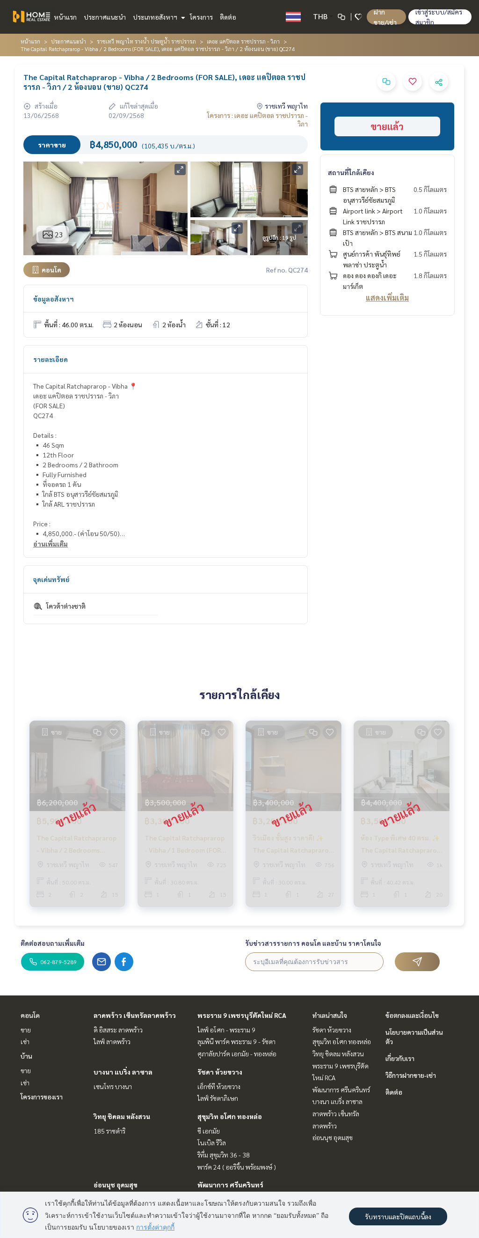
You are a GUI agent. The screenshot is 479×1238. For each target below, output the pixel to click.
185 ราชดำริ (109, 1131)
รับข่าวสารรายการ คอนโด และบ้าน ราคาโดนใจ (313, 943)
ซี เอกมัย (208, 1131)
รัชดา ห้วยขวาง (219, 1072)
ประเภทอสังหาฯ (156, 17)
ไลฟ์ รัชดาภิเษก (217, 1098)
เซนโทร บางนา (113, 1086)
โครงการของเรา (42, 1096)
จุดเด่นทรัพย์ (51, 579)
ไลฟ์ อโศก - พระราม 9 (226, 1029)
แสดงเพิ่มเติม (387, 297)
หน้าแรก (65, 17)
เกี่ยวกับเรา (399, 1058)
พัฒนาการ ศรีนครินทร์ (230, 1184)
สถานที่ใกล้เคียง (351, 172)
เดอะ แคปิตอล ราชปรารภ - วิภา (243, 41)
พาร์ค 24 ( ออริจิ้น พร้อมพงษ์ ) (236, 1167)
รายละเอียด (50, 359)
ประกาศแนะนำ (105, 17)
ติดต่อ (228, 17)
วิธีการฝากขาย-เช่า (410, 1075)
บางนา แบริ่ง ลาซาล (123, 1072)
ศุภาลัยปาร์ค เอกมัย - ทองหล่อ (236, 1053)
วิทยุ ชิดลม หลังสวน (122, 1116)
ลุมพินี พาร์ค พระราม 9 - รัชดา (236, 1041)
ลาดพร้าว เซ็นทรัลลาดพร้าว (135, 1015)
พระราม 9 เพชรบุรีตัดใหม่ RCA (241, 1015)
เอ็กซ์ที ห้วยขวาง (218, 1086)
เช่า (25, 1041)
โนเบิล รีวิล (211, 1142)
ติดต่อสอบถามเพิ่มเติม (53, 943)
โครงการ (201, 17)
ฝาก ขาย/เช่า (385, 16)
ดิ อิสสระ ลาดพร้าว (118, 1029)
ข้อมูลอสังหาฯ (53, 299)
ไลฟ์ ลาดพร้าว (112, 1041)
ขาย (26, 1029)
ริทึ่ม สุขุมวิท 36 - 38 (223, 1154)
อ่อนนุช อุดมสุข (116, 1184)
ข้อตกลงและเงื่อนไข (412, 1015)
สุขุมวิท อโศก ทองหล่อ (229, 1116)
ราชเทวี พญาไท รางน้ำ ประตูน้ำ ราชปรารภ (146, 41)
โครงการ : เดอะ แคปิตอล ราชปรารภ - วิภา (257, 119)
